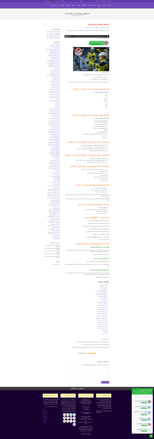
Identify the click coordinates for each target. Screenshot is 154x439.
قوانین (138, 397)
